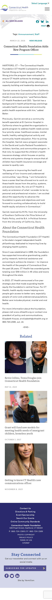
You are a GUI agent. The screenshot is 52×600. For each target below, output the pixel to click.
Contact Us (25, 508)
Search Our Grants (25, 518)
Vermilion (29, 580)
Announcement (26, 34)
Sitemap (26, 543)
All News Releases (14, 21)
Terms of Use (26, 540)
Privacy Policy (26, 537)
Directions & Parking (25, 511)
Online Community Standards (25, 521)
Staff (37, 34)
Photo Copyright (26, 535)
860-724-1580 (18, 531)
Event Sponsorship (25, 515)
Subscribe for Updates (21, 568)
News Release (35, 41)
